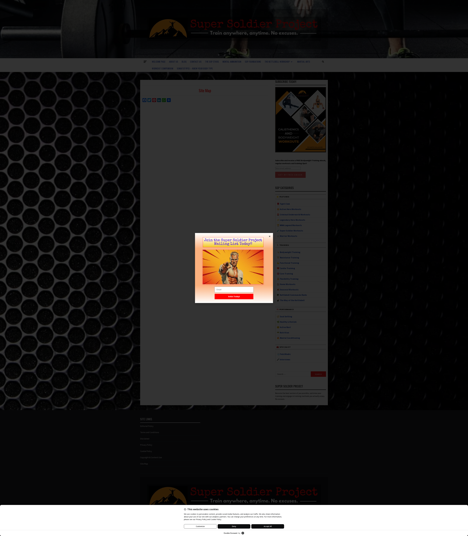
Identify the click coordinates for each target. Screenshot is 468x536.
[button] (270, 236)
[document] (234, 268)
